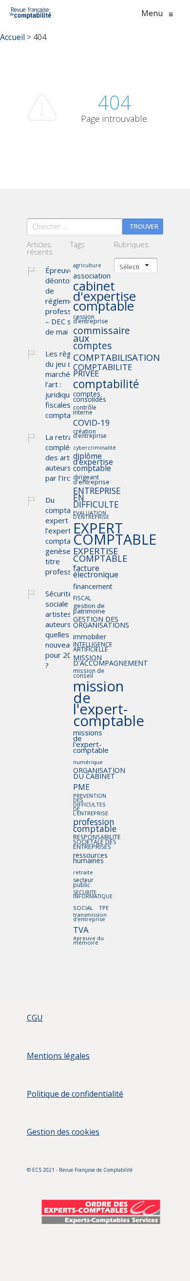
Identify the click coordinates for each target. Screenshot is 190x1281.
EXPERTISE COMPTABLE (100, 555)
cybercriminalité (94, 448)
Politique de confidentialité (75, 1093)
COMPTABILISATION (116, 358)
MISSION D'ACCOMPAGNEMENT (110, 661)
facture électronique (95, 572)
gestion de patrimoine (89, 608)
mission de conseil (88, 673)
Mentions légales (58, 1055)
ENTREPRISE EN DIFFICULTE (97, 498)
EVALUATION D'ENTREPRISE (91, 515)
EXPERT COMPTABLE (114, 534)
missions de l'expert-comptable (91, 742)
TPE (104, 908)
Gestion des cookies (63, 1131)
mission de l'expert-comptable (108, 704)
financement (93, 587)
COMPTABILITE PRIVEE (102, 371)
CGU (35, 1017)
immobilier (89, 637)
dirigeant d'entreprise (91, 479)
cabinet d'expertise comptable (104, 297)
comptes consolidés (89, 397)
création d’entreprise (90, 434)
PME (81, 787)
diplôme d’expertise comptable (93, 462)
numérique (88, 762)
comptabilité (106, 385)
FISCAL (82, 598)
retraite (83, 872)
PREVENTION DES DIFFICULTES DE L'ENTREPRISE (90, 804)
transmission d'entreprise (90, 917)
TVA (81, 930)
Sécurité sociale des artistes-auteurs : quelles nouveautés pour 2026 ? (65, 629)
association (92, 276)
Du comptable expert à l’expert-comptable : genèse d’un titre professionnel (68, 535)
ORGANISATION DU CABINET (99, 774)
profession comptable (94, 825)
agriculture (87, 265)
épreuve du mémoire (88, 940)
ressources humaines (90, 858)
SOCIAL (83, 908)
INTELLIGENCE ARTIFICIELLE (93, 647)
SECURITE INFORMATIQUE (93, 894)
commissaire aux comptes (101, 339)
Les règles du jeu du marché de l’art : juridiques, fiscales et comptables (65, 384)
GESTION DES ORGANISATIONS (101, 622)
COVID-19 (91, 423)
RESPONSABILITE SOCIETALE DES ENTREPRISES (97, 842)
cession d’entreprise (90, 320)
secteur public (83, 883)
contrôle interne (84, 410)
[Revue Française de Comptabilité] (30, 13)
